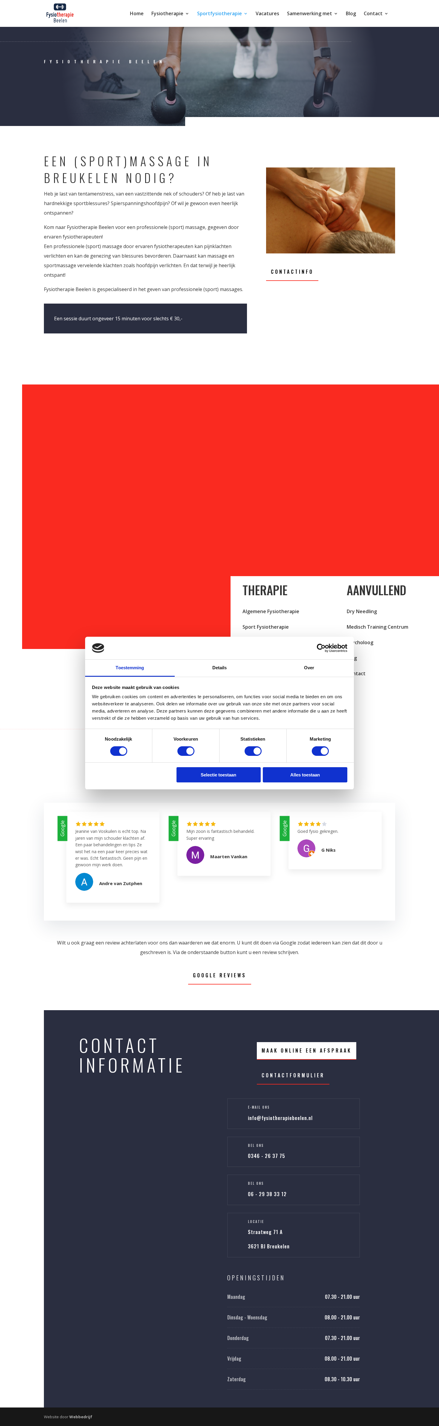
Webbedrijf (80, 1416)
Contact (373, 14)
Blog (351, 14)
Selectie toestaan (218, 774)
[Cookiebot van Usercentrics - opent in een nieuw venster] (321, 648)
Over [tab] (309, 667)
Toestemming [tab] (130, 667)
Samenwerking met (309, 14)
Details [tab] (219, 667)
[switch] (185, 751)
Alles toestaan (305, 774)
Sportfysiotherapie (219, 14)
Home (137, 14)
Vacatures (267, 14)
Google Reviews (219, 975)
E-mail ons (259, 1107)
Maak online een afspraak (306, 1050)
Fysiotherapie (167, 14)
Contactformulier (293, 1075)
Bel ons (256, 1145)
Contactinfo (292, 271)
